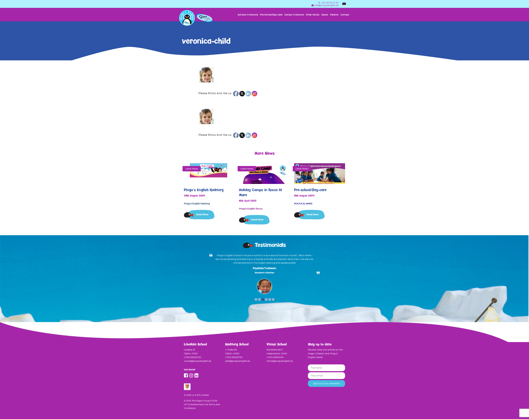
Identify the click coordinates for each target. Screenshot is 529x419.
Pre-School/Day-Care (271, 14)
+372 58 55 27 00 (329, 2)
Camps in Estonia (294, 14)
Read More (202, 214)
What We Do (312, 14)
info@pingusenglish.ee (326, 5)
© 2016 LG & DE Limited (196, 395)
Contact (344, 14)
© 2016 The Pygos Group (197, 400)
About (324, 14)
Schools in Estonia (248, 14)
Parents (334, 14)
